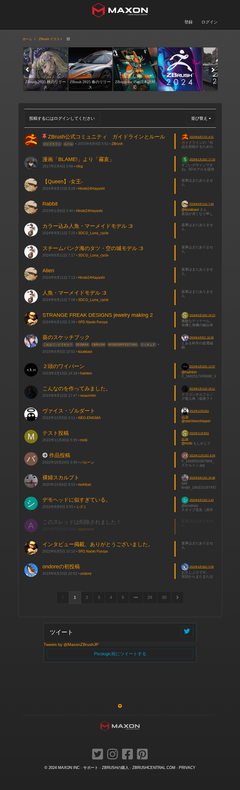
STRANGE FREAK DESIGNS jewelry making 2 (97, 315)
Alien (48, 270)
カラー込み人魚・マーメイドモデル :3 (87, 226)
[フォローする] (187, 631)
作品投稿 (59, 455)
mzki (84, 440)
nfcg (79, 166)
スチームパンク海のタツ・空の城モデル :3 (92, 248)
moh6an (84, 484)
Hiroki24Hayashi (91, 188)
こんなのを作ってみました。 (76, 388)
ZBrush (117, 144)
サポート (90, 768)
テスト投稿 (55, 433)
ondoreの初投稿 (61, 567)
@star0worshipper (196, 421)
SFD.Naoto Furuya (93, 322)
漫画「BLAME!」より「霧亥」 (78, 159)
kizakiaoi (85, 351)
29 (150, 597)
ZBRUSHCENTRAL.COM (153, 768)
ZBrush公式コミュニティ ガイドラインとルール (106, 137)
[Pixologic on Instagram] (112, 754)
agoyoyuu (86, 529)
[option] (45, 69)
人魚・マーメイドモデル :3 (74, 293)
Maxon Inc (69, 768)
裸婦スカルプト (60, 478)
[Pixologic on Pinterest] (142, 754)
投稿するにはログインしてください (62, 118)
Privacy (187, 768)
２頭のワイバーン (63, 366)
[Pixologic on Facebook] (127, 754)
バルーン (87, 462)
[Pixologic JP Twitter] (97, 754)
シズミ (81, 507)
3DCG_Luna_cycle (93, 233)
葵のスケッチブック (66, 337)
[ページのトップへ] (120, 706)
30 (164, 597)
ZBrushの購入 (115, 768)
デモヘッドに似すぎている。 (76, 500)
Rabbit (50, 204)
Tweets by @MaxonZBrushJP (71, 644)
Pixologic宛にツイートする (120, 653)
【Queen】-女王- (62, 181)
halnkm (86, 373)
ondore (86, 573)
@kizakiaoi (190, 210)
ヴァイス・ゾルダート (68, 411)
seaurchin (88, 395)
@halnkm (189, 372)
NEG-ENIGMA (89, 418)
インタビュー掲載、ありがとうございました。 (97, 544)
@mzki (186, 443)
